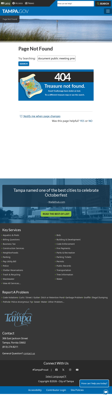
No (90, 121)
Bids (59, 235)
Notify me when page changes (41, 116)
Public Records (64, 265)
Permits (60, 261)
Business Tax (9, 244)
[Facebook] (56, 370)
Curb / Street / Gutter (29, 297)
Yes (82, 121)
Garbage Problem (74, 297)
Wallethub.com (56, 202)
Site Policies (77, 390)
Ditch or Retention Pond (52, 297)
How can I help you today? (94, 383)
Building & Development (68, 239)
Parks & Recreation (66, 252)
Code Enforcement (66, 244)
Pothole (6, 301)
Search (24, 63)
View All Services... (12, 283)
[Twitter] (63, 370)
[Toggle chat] (105, 391)
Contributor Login (56, 390)
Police (6, 265)
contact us (29, 353)
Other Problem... (56, 301)
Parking (6, 257)
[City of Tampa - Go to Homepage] (15, 11)
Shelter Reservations (13, 270)
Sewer (37, 301)
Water (59, 279)
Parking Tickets (64, 257)
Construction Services (13, 248)
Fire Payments (63, 248)
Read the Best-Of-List (56, 214)
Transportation (64, 270)
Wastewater (8, 279)
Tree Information (65, 274)
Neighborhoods (10, 252)
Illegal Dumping (100, 297)
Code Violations (10, 297)
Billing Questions (11, 239)
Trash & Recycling (11, 274)
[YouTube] (77, 370)
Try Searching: (27, 58)
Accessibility (35, 390)
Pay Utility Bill (9, 261)
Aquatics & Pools (11, 235)
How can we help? (64, 3)
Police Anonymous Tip (22, 301)
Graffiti (87, 297)
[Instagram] (70, 370)
